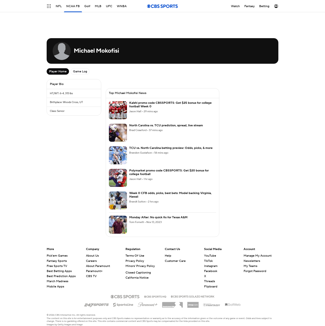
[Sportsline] (123, 304)
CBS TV (91, 276)
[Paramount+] (148, 304)
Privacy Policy (134, 261)
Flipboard (210, 286)
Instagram (211, 266)
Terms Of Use (134, 256)
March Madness (57, 281)
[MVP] (193, 303)
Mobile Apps (55, 286)
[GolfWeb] (233, 305)
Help (168, 256)
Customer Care (175, 261)
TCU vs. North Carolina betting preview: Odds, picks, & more (171, 148)
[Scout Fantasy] (211, 304)
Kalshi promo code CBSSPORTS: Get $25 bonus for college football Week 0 (170, 104)
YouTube (210, 256)
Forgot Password (255, 271)
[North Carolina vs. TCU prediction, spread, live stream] (118, 133)
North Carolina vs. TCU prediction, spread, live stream (166, 125)
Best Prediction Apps (61, 276)
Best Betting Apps (59, 271)
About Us (92, 256)
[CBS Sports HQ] (155, 296)
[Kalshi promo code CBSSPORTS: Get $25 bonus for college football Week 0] (118, 110)
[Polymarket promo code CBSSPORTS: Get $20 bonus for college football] (118, 178)
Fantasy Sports (57, 261)
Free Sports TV (57, 266)
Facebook (210, 271)
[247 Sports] (96, 304)
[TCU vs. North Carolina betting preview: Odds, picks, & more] (118, 155)
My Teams (250, 266)
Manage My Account (258, 256)
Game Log (80, 71)
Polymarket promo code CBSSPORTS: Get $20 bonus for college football (169, 172)
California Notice (137, 278)
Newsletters (252, 261)
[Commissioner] (172, 303)
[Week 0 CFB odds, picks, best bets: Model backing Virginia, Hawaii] (118, 200)
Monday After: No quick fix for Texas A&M (158, 217)
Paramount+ (94, 271)
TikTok (208, 261)
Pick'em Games (57, 256)
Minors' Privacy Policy (140, 266)
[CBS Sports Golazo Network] (192, 296)
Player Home (58, 71)
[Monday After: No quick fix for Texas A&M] (118, 225)
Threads (209, 281)
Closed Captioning (138, 272)
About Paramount (98, 266)
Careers (91, 261)
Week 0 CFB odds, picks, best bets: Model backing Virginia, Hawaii (170, 195)
